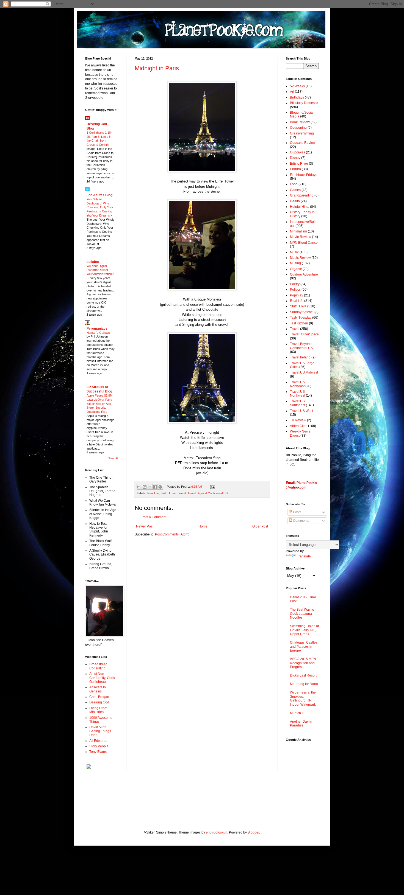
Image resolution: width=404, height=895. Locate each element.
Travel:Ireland (300, 357)
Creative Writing (302, 133)
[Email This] (139, 487)
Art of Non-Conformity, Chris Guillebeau (102, 678)
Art (292, 92)
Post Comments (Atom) (172, 534)
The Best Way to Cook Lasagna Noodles (302, 613)
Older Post (260, 526)
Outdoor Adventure (304, 274)
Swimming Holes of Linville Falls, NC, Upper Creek (304, 630)
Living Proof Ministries (98, 710)
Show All (113, 458)
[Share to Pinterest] (160, 487)
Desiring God (99, 702)
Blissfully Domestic (304, 103)
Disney (295, 158)
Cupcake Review (303, 143)
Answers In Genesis (97, 689)
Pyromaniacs (97, 328)
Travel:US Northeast (297, 384)
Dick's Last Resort (303, 675)
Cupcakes (297, 152)
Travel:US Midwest (304, 372)
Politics (295, 289)
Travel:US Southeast (297, 403)
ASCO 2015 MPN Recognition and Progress (303, 663)
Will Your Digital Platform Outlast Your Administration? (100, 270)
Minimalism (298, 231)
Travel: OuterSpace (304, 334)
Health (295, 201)
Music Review (300, 258)
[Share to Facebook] (155, 487)
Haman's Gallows (99, 332)
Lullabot (93, 262)
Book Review (300, 122)
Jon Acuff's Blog (99, 195)
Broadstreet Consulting (98, 666)
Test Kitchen (299, 323)
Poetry (295, 284)
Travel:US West (301, 411)
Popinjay (296, 295)
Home (202, 526)
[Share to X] (150, 487)
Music (294, 252)
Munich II (296, 713)
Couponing (298, 128)
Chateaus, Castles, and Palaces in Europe (304, 646)
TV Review (298, 420)
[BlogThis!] (144, 487)
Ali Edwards (98, 741)
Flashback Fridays (303, 175)
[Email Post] (212, 486)
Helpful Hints (299, 207)
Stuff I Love (168, 493)
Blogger (253, 832)
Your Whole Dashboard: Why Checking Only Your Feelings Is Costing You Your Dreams (100, 207)
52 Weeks (297, 86)
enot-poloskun (216, 832)
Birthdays (297, 97)
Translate (304, 556)
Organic (296, 269)
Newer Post (144, 526)
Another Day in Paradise (301, 723)
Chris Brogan (99, 697)
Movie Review (300, 237)
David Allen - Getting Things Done (100, 731)
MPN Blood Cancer (304, 243)
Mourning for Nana (304, 684)
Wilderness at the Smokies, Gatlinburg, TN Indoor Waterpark (303, 698)
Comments (300, 521)
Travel (181, 493)
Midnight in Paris (157, 68)
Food (294, 184)
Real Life (153, 493)
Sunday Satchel (302, 312)
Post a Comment (154, 517)
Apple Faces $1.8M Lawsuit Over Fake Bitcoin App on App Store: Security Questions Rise (99, 403)
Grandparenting (302, 195)
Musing (295, 263)
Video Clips (298, 426)
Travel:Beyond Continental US (207, 493)
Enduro (295, 169)
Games (295, 190)
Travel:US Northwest (297, 393)
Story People (99, 746)
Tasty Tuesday (300, 317)
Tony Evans (98, 752)
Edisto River (299, 163)
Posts (296, 512)
